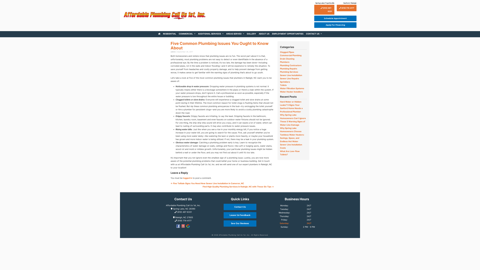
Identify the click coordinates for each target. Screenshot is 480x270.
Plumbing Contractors (291, 65)
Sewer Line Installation (291, 75)
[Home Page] (164, 15)
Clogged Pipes (287, 52)
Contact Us (312, 33)
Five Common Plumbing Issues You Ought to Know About (219, 45)
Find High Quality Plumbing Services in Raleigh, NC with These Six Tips (238, 186)
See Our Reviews (240, 223)
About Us (264, 33)
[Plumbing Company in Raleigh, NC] (159, 33)
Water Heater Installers (291, 91)
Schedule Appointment (335, 18)
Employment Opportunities (287, 33)
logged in (187, 178)
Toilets (283, 85)
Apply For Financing (335, 25)
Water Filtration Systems (292, 88)
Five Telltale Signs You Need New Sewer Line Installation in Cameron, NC (207, 183)
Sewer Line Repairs (289, 78)
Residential (169, 33)
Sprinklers (285, 82)
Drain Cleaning (287, 59)
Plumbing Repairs (288, 68)
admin (173, 52)
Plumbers (284, 62)
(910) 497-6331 (327, 9)
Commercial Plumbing (291, 55)
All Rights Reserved (259, 235)
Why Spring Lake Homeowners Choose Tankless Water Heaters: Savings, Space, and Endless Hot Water (292, 135)
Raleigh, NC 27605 (184, 217)
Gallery (251, 33)
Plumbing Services (289, 72)
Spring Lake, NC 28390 (183, 209)
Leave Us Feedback (240, 215)
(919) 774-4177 (347, 8)
